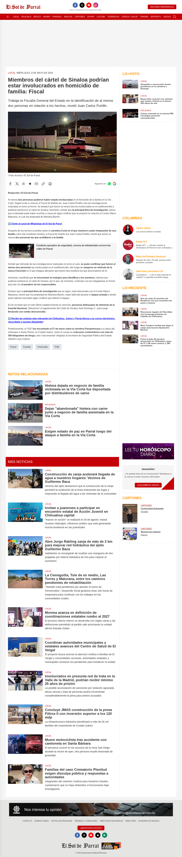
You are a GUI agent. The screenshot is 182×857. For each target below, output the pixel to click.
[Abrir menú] (8, 17)
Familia (27, 347)
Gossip (90, 17)
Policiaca (26, 17)
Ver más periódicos (162, 7)
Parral (13, 347)
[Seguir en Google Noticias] (114, 183)
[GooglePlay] (104, 835)
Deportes (156, 17)
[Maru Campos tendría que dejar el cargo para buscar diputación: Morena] (130, 326)
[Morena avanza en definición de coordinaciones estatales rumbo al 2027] (25, 620)
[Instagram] (95, 5)
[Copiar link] (43, 184)
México (37, 17)
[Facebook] (75, 5)
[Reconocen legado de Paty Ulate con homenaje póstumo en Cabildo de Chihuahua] (130, 312)
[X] (82, 5)
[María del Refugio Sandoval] (128, 259)
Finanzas (57, 17)
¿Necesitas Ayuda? (91, 828)
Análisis (68, 17)
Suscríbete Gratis (148, 485)
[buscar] (174, 16)
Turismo (144, 17)
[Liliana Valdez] (128, 229)
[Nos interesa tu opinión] (91, 809)
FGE (57, 347)
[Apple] (97, 835)
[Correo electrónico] (36, 184)
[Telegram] (30, 184)
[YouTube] (88, 5)
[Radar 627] (128, 244)
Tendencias (113, 17)
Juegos (167, 17)
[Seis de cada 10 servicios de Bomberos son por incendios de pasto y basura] (130, 299)
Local (16, 17)
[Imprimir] (50, 184)
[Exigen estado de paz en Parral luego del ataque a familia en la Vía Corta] (25, 435)
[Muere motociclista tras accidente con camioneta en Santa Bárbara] (25, 747)
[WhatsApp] (24, 184)
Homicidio (43, 347)
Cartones (80, 17)
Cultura (101, 17)
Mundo (46, 17)
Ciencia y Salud (129, 17)
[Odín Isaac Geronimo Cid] (128, 274)
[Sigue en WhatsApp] (109, 183)
